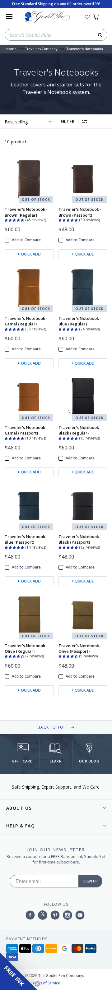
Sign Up (90, 881)
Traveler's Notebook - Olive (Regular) (26, 648)
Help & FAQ (20, 826)
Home (11, 49)
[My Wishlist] (87, 16)
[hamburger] (9, 16)
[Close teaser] (37, 984)
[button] (15, 219)
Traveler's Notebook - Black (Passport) (79, 539)
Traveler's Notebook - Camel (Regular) (26, 321)
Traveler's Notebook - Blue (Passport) (26, 539)
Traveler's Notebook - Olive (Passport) (79, 648)
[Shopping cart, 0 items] (99, 16)
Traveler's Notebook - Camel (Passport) (26, 430)
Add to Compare (26, 240)
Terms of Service (45, 983)
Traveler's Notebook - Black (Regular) (79, 430)
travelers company (41, 49)
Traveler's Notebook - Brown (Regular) (26, 212)
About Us (19, 808)
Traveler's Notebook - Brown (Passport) (79, 212)
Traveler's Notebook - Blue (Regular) (79, 321)
